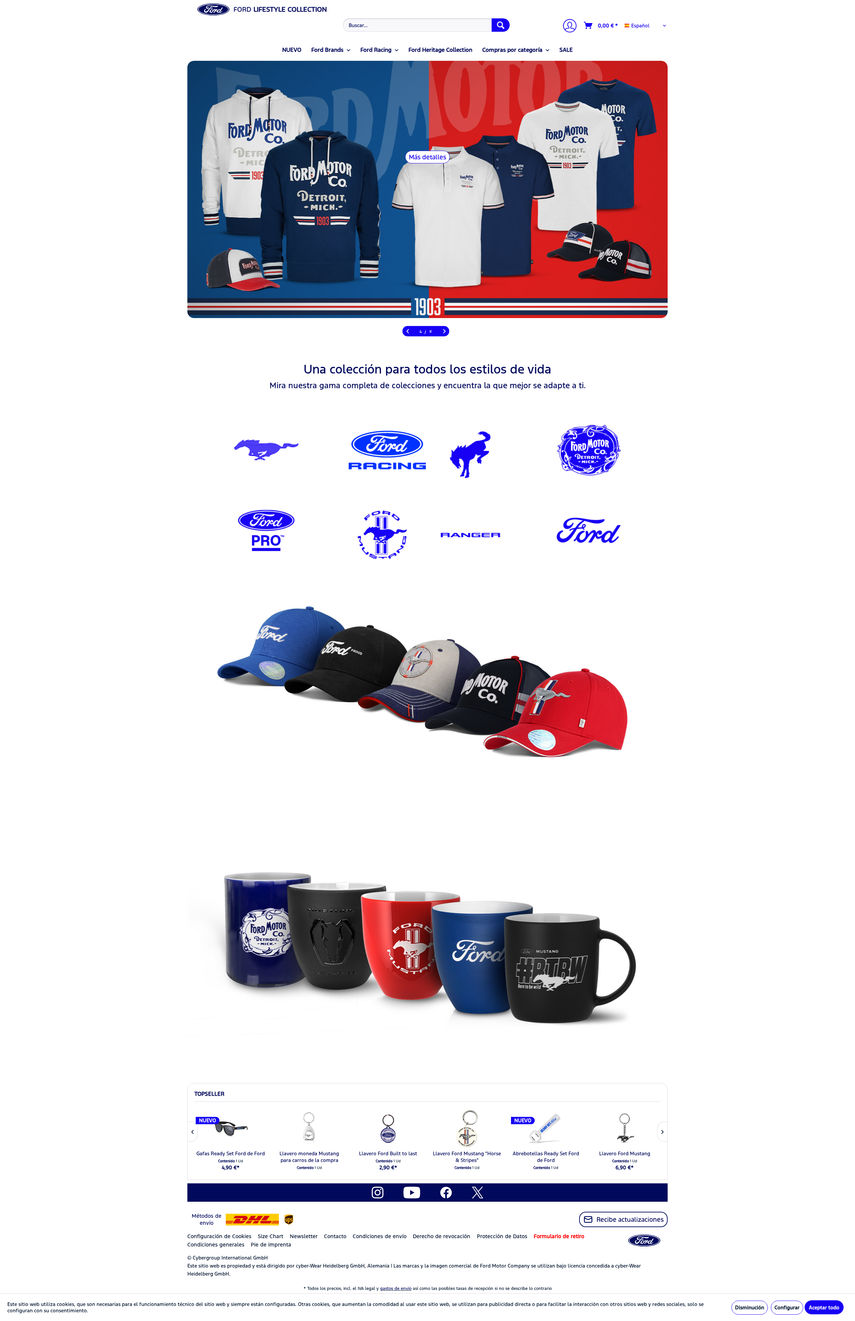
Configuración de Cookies (219, 1236)
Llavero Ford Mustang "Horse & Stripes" (467, 1156)
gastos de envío (395, 1288)
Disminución (749, 1307)
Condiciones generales (215, 1244)
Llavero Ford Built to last (388, 1153)
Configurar (787, 1307)
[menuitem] (426, 25)
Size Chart (270, 1236)
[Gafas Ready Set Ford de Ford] (230, 1128)
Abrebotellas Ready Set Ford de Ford (546, 1156)
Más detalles (427, 157)
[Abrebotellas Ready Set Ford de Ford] (545, 1128)
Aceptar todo (824, 1307)
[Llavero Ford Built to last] (388, 1128)
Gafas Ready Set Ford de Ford (230, 1153)
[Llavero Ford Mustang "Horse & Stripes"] (467, 1128)
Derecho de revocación (441, 1236)
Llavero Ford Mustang (624, 1153)
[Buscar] (501, 25)
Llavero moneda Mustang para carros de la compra (309, 1156)
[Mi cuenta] (567, 26)
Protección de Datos (502, 1236)
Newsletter (304, 1236)
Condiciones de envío (379, 1236)
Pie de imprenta (271, 1244)
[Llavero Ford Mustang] (624, 1128)
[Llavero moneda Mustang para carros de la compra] (309, 1128)
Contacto (335, 1236)
